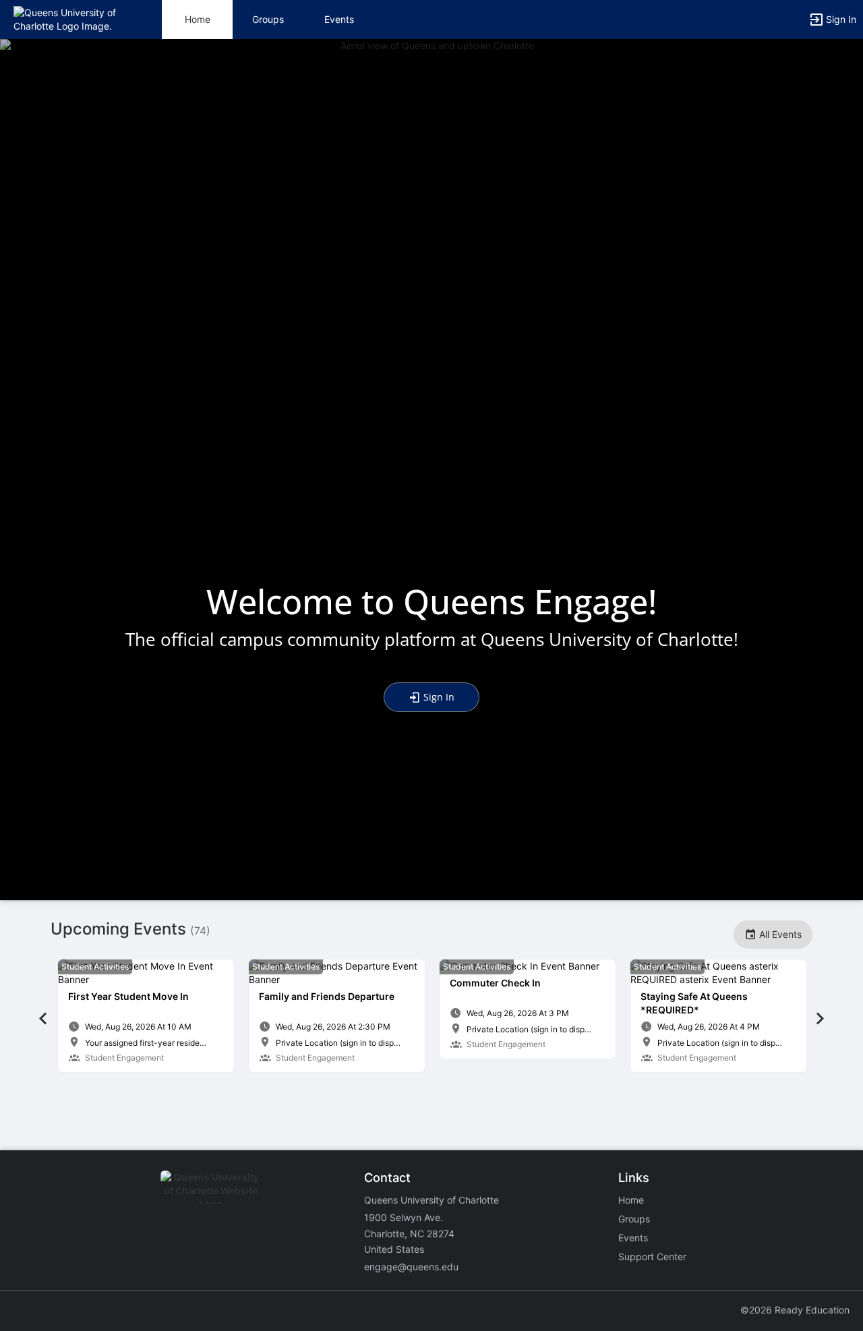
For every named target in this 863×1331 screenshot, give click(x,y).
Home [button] (197, 19)
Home (631, 1200)
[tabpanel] (146, 1016)
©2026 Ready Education (795, 1309)
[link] (146, 1015)
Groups (268, 19)
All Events (779, 934)
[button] (69, 18)
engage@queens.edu (411, 1266)
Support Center (652, 1256)
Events (339, 19)
